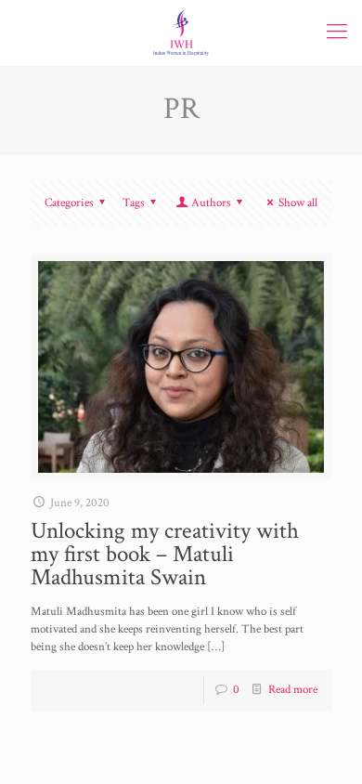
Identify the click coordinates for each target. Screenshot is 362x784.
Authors (211, 203)
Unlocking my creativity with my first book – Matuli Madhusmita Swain (165, 554)
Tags (134, 203)
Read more (292, 690)
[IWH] (181, 32)
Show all (297, 203)
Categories (69, 203)
